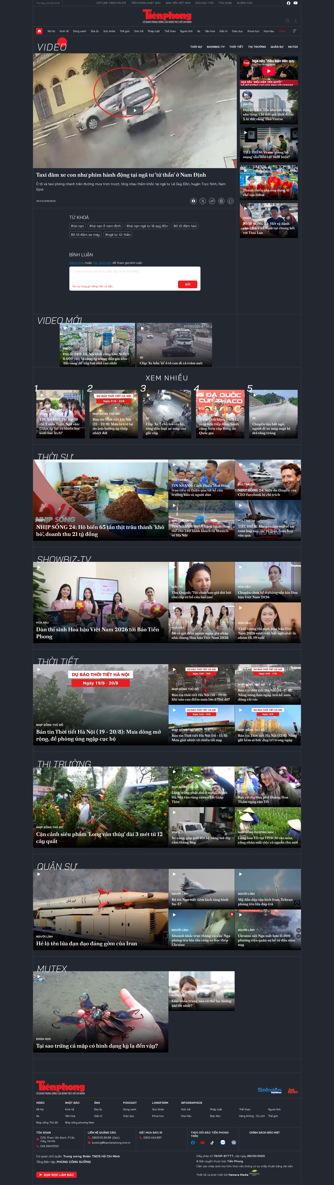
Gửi (187, 284)
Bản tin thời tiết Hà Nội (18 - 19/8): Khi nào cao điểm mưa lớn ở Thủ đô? (201, 697)
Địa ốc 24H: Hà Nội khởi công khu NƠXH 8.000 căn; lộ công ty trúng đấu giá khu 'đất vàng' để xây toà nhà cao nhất (96, 358)
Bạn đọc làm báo (59, 1175)
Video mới (59, 320)
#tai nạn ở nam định (105, 226)
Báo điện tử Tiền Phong (167, 16)
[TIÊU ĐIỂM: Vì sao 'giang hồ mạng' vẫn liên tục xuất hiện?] (269, 144)
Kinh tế (64, 31)
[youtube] (295, 3)
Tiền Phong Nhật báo (146, 3)
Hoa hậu (269, 31)
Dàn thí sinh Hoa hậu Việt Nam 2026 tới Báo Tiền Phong (97, 633)
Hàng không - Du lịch (252, 1116)
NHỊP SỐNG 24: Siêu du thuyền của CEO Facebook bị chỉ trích (267, 492)
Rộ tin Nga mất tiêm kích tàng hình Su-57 (200, 901)
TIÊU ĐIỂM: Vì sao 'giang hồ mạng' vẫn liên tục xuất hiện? (266, 154)
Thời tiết (236, 47)
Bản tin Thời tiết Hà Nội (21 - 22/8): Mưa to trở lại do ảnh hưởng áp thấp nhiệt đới (113, 426)
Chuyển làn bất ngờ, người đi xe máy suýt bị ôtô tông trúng (271, 428)
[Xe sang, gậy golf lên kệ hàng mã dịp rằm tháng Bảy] (202, 827)
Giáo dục (237, 31)
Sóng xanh (79, 31)
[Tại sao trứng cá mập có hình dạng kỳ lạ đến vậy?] (100, 1011)
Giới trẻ (138, 31)
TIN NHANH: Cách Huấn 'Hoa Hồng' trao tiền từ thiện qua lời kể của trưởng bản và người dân (201, 490)
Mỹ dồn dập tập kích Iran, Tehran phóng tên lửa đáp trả (265, 901)
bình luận (230, 201)
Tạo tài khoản (102, 263)
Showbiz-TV (216, 47)
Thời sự (196, 47)
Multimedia (180, 480)
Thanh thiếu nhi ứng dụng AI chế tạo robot (266, 192)
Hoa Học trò (204, 3)
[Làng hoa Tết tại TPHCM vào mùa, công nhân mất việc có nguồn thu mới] (268, 827)
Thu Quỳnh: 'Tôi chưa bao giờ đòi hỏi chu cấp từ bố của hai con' (201, 594)
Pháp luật (154, 31)
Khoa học (253, 31)
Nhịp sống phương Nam (256, 832)
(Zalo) (115, 1137)
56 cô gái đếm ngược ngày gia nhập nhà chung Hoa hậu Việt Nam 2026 (200, 635)
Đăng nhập (76, 263)
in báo (221, 201)
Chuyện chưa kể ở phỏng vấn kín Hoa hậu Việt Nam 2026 (268, 594)
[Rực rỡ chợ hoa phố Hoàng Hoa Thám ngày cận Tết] (268, 787)
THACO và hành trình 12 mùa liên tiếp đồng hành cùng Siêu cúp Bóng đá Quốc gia (219, 426)
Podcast (130, 1103)
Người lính (186, 31)
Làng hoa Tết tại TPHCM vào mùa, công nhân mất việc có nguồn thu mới (268, 840)
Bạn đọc (215, 1116)
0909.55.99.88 (101, 1137)
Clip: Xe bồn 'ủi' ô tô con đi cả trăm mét (171, 363)
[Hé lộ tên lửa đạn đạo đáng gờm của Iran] (100, 909)
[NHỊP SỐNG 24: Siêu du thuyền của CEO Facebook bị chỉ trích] (268, 479)
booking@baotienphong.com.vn (111, 1142)
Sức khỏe (109, 31)
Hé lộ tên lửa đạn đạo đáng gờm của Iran (86, 943)
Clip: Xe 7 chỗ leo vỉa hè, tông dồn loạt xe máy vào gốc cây (166, 428)
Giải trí (223, 31)
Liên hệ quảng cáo (102, 1132)
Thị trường (257, 47)
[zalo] (225, 1142)
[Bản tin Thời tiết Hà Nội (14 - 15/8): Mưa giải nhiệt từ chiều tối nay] (202, 725)
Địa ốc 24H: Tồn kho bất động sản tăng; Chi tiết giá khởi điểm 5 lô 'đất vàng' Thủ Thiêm (268, 114)
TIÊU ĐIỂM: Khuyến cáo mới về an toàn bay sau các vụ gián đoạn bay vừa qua (266, 531)
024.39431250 (49, 1146)
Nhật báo (72, 1103)
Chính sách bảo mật (264, 1132)
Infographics (191, 1103)
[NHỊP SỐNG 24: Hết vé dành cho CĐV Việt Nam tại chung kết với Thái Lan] (269, 220)
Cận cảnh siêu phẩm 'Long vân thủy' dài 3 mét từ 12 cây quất (99, 837)
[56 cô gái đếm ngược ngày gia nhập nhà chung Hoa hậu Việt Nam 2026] (202, 622)
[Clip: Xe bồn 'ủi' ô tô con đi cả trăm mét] (174, 345)
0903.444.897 (152, 1137)
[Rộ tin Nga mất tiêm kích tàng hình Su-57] (202, 889)
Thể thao (170, 31)
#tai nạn (77, 226)
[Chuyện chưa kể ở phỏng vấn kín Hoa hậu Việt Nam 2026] (268, 582)
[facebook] (288, 3)
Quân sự (277, 47)
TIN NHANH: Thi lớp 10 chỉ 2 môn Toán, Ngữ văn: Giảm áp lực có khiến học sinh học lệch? (59, 426)
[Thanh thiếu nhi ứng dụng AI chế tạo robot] (269, 182)
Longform (160, 1103)
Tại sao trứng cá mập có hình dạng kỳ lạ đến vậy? (97, 1045)
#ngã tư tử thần (117, 234)
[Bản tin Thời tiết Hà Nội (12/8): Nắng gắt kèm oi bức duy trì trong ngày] (268, 725)
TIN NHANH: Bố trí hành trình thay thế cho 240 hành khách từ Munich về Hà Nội (201, 531)
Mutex (293, 47)
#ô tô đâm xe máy (85, 234)
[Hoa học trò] (293, 1091)
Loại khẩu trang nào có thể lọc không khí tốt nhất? (201, 1003)
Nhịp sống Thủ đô (106, 414)
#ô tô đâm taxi (185, 226)
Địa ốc (95, 31)
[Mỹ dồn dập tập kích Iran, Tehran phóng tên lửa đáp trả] (268, 889)
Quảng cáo (244, 3)
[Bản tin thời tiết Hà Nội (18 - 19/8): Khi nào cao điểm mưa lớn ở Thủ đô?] (202, 684)
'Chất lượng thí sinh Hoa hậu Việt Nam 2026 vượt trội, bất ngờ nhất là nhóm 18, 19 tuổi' (267, 633)
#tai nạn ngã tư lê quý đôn (147, 226)
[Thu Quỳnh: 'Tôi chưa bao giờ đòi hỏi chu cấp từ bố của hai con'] (202, 582)
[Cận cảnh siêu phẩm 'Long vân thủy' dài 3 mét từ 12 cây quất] (100, 807)
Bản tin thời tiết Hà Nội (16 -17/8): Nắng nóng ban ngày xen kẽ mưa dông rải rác (265, 695)
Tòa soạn (225, 3)
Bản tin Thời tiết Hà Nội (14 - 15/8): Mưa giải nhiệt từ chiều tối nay (200, 737)
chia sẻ (193, 201)
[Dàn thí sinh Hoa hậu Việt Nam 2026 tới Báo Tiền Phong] (100, 602)
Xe (198, 31)
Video (282, 31)
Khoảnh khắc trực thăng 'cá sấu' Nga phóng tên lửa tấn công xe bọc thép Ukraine (201, 940)
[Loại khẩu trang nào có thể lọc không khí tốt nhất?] (202, 991)
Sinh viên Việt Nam (178, 3)
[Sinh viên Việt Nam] (270, 1091)
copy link (212, 201)
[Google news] (236, 1142)
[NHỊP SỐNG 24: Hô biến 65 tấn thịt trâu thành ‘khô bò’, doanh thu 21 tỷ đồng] (100, 500)
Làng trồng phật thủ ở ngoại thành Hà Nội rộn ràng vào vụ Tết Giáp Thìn (199, 797)
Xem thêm (295, 31)
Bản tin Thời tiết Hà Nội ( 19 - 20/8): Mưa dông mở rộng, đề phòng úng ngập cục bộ (98, 735)
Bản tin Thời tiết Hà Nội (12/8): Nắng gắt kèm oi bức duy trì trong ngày (267, 737)
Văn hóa (210, 31)
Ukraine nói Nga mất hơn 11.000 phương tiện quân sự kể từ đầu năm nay (266, 940)
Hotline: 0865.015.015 (111, 3)
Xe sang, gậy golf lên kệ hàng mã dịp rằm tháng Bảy (201, 840)
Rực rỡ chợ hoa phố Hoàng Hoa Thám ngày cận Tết (263, 799)
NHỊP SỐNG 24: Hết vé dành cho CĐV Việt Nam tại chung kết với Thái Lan (269, 228)
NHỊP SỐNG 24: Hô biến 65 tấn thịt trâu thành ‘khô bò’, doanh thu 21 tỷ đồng (100, 530)
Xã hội (51, 31)
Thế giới (125, 31)
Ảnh (97, 1103)
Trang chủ (39, 31)
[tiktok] (214, 1143)
